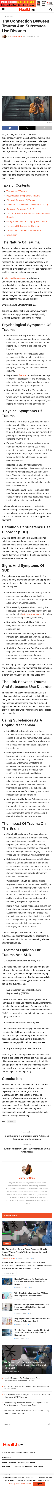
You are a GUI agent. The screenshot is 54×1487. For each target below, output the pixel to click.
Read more (9, 1273)
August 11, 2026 (21, 1299)
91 (31, 1287)
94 (33, 1258)
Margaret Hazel (16, 36)
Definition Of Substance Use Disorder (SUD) (27, 205)
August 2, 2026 (21, 1324)
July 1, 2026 (20, 1338)
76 (30, 1313)
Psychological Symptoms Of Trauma (23, 196)
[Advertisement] (27, 66)
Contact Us (27, 1466)
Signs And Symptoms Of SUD (20, 209)
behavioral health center (15, 278)
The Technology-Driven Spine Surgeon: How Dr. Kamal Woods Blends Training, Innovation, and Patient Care (25, 1252)
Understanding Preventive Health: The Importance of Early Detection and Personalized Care (31, 1307)
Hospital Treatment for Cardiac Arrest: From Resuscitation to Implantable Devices (31, 1281)
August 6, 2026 (21, 1313)
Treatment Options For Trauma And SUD (25, 230)
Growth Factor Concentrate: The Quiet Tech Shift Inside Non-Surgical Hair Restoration (31, 1332)
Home (4, 16)
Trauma (22, 375)
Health (10, 16)
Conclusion (11, 235)
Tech (9, 1452)
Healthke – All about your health (22, 1463)
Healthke (32, 1452)
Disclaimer (38, 1466)
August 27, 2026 (23, 1258)
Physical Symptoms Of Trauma (21, 200)
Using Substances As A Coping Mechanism (26, 221)
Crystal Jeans (9, 1258)
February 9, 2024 (32, 36)
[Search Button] (49, 1424)
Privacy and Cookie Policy (20, 1484)
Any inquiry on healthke (11, 1466)
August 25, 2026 (21, 1287)
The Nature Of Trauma (16, 191)
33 (30, 1324)
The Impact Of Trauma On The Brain (23, 226)
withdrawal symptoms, (32, 614)
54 (31, 1299)
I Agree (39, 1484)
